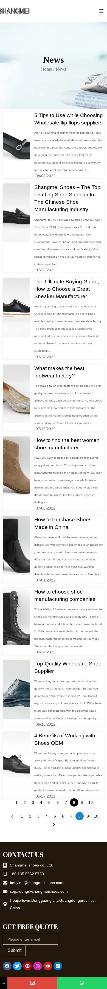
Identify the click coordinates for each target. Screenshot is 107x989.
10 (90, 802)
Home (46, 69)
